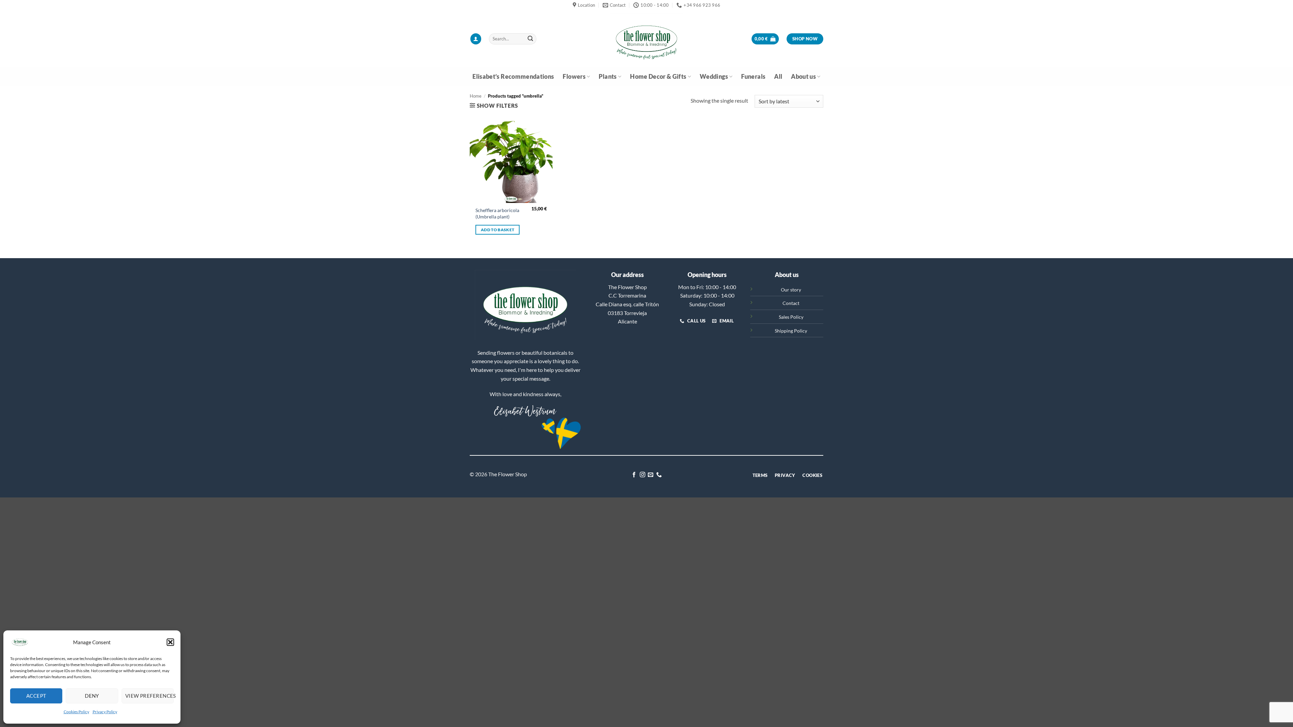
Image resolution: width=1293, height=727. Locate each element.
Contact (791, 303)
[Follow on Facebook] (634, 475)
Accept (36, 696)
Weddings (714, 76)
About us (803, 76)
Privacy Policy (105, 711)
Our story (791, 289)
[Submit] (530, 39)
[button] (170, 642)
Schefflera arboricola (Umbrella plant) (497, 213)
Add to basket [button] (498, 230)
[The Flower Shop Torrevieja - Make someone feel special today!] (646, 38)
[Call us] (659, 475)
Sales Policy (791, 317)
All (778, 76)
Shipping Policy (791, 331)
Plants (608, 76)
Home (476, 96)
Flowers (574, 76)
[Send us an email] (650, 475)
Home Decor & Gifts (658, 76)
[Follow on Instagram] (642, 475)
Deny (92, 696)
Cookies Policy (76, 711)
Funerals (753, 76)
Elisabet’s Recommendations (513, 76)
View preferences (149, 696)
